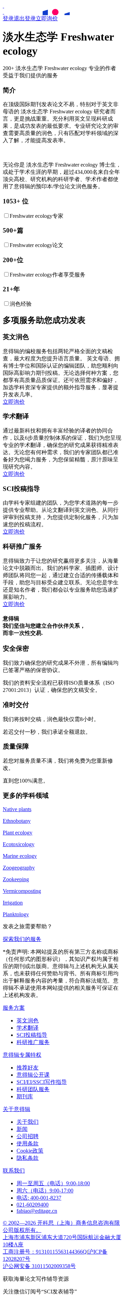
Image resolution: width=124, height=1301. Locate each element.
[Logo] (3, 6)
